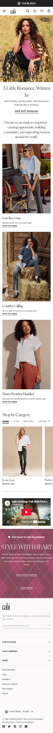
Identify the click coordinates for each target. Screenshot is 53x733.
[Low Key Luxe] (26, 179)
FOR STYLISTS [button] (9, 642)
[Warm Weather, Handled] (26, 354)
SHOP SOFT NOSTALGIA (26, 111)
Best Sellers (7, 688)
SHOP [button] (5, 660)
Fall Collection (8, 669)
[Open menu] (5, 11)
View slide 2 (47, 19)
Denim (5, 693)
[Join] (48, 625)
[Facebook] (3, 726)
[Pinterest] (15, 726)
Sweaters (6, 679)
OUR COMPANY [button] (10, 651)
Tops (4, 674)
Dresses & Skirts (10, 683)
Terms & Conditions (25, 722)
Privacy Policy (8, 722)
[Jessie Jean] (22, 451)
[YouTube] (26, 726)
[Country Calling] (26, 266)
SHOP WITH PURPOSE (26, 575)
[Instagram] (20, 726)
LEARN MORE (26, 587)
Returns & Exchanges (33, 719)
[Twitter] (9, 726)
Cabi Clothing (11, 719)
